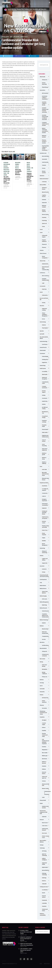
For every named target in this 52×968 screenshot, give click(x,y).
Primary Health (23, 36)
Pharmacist (44, 244)
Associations (42, 90)
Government (42, 353)
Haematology (42, 365)
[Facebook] (20, 959)
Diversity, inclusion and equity (45, 735)
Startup (43, 572)
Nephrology (44, 605)
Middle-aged (44, 755)
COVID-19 (44, 496)
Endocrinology (43, 321)
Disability (44, 730)
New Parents (44, 758)
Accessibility (44, 371)
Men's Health (44, 752)
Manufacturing (45, 628)
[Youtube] (27, 959)
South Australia (45, 162)
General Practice (43, 347)
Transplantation (45, 636)
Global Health (43, 350)
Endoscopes (44, 599)
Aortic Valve (44, 469)
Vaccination (44, 708)
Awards (43, 892)
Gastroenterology (43, 341)
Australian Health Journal (8, 50)
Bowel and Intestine (44, 178)
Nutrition (42, 679)
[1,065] (30, 156)
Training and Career (44, 886)
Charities (42, 250)
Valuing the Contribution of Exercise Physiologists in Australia (26, 938)
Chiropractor (44, 79)
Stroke (43, 226)
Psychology (44, 220)
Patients (41, 694)
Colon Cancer (44, 825)
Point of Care (44, 530)
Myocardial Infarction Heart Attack (45, 474)
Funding (43, 395)
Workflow (44, 540)
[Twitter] (24, 959)
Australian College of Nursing (44, 103)
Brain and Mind (43, 184)
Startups (41, 845)
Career (41, 232)
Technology (29, 171)
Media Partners (43, 585)
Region (41, 803)
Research (42, 819)
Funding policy (45, 359)
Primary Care (44, 676)
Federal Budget (45, 356)
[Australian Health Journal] (7, 3)
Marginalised (44, 749)
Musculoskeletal (43, 648)
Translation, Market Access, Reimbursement (45, 615)
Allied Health (42, 76)
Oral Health (42, 688)
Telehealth (44, 883)
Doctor (43, 319)
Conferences (42, 272)
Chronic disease (5, 36)
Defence (43, 727)
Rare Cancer (44, 833)
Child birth (44, 816)
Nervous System (45, 214)
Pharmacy (17, 164)
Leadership (44, 903)
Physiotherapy (45, 87)
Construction (44, 493)
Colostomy (44, 181)
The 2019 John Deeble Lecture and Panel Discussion (7, 180)
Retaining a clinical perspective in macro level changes (26, 932)
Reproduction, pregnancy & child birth (43, 812)
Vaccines (44, 639)
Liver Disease (44, 344)
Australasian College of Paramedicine (45, 98)
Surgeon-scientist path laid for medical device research (30, 177)
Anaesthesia (44, 485)
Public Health (44, 432)
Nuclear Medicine (45, 870)
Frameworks (44, 900)
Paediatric (44, 766)
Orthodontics (45, 295)
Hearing (43, 302)
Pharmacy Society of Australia (44, 141)
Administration (45, 263)
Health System (43, 368)
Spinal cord (44, 223)
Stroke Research (45, 611)
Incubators (44, 569)
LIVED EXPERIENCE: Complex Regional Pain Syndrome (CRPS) (26, 950)
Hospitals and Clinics (44, 482)
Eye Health (42, 334)
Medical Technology (44, 619)
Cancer (41, 229)
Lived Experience (43, 579)
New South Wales (45, 156)
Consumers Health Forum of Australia (45, 124)
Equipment (44, 508)
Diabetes (44, 325)
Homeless (44, 746)
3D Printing (44, 851)
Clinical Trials (42, 260)
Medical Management (44, 602)
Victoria (43, 168)
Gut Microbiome (45, 645)
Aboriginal (44, 720)
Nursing (41, 661)
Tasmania (44, 165)
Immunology (42, 548)
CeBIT (43, 283)
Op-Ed (41, 685)
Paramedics (42, 691)
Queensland (44, 159)
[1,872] (18, 156)
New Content (17, 36)
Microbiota (42, 642)
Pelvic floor (44, 289)
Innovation (42, 566)
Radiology (44, 877)
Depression (44, 202)
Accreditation (45, 889)
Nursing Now (44, 669)
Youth (43, 797)
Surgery (43, 537)
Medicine (42, 625)
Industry (43, 404)
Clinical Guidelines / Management (44, 314)
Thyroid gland (45, 328)
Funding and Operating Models (44, 513)
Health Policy (6, 169)
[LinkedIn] (31, 959)
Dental (41, 292)
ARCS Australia (45, 93)
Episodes (42, 331)
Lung (41, 582)
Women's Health (45, 788)
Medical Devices (43, 588)
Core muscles (42, 286)
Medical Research (43, 608)
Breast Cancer (45, 822)
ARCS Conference (45, 275)
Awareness (42, 175)
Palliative (44, 769)
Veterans (44, 781)
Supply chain (44, 563)
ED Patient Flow (45, 697)
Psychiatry (44, 217)
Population (42, 717)
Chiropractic (44, 651)
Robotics (44, 880)
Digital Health (45, 867)
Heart (11, 36)
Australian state (43, 153)
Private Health (45, 429)
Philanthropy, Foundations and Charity (43, 713)
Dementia (44, 199)
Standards (44, 906)
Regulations (44, 362)
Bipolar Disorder (45, 192)
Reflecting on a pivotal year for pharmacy (18, 172)
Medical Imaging (43, 596)
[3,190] (7, 156)
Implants (44, 622)
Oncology (42, 682)
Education (42, 305)
